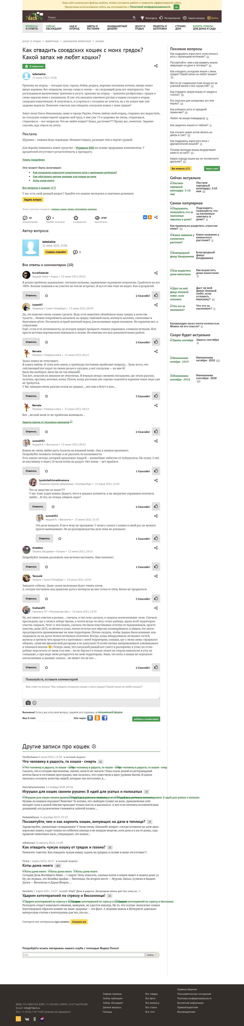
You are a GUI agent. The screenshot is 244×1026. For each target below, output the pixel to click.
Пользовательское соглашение (194, 993)
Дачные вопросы (112, 1007)
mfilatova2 (28, 842)
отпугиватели (81, 209)
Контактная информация (190, 1002)
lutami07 (37, 304)
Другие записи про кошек (56, 746)
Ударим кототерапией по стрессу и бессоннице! (63, 895)
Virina (25, 861)
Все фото (150, 998)
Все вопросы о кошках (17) (39, 188)
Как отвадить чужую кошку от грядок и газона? (64, 847)
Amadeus (37, 547)
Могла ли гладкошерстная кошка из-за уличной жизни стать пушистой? (193, 84)
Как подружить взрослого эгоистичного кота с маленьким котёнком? (75, 172)
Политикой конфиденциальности (150, 7)
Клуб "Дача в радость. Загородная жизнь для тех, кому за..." (104, 891)
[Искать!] (134, 17)
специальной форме (110, 712)
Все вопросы (152, 1002)
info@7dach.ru (32, 1008)
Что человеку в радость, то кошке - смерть (59, 761)
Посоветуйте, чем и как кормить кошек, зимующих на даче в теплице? (83, 821)
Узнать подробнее (33, 160)
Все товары (151, 993)
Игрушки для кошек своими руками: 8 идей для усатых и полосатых (82, 791)
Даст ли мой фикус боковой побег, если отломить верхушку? (206, 294)
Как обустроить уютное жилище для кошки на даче (64, 176)
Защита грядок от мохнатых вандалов (46, 422)
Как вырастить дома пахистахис (207, 271)
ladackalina (38, 74)
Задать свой (212, 168)
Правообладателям (187, 1007)
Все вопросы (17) (181, 168)
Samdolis (27, 891)
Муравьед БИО (85, 148)
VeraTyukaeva (30, 757)
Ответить (31, 295)
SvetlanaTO (38, 607)
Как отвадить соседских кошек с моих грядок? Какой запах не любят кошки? (193, 73)
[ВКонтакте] (145, 217)
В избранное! (36, 66)
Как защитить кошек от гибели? (189, 125)
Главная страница (112, 993)
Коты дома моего (43, 180)
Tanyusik (37, 576)
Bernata (36, 351)
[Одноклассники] (150, 217)
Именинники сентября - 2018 (206, 377)
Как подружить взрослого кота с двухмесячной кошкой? (189, 142)
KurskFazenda (40, 272)
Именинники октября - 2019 (206, 359)
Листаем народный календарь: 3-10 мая (206, 187)
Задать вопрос (33, 199)
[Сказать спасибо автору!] (156, 295)
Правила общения (187, 989)
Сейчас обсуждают (113, 1002)
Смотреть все (79, 921)
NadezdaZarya (30, 817)
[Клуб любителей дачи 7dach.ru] (34, 16)
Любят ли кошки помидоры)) (188, 118)
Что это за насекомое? (204, 307)
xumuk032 (38, 440)
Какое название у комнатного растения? (207, 237)
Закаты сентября (207, 339)
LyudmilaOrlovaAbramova (54, 480)
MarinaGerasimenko (33, 787)
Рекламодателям (186, 1011)
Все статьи (151, 1007)
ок (176, 6)
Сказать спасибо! (56, 252)
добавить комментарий (146, 719)
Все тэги (150, 1011)
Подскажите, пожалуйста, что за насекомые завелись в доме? (207, 214)
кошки (64, 209)
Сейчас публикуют (113, 998)
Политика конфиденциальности (194, 998)
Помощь (107, 1011)
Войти (214, 18)
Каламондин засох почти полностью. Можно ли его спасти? (195, 325)
